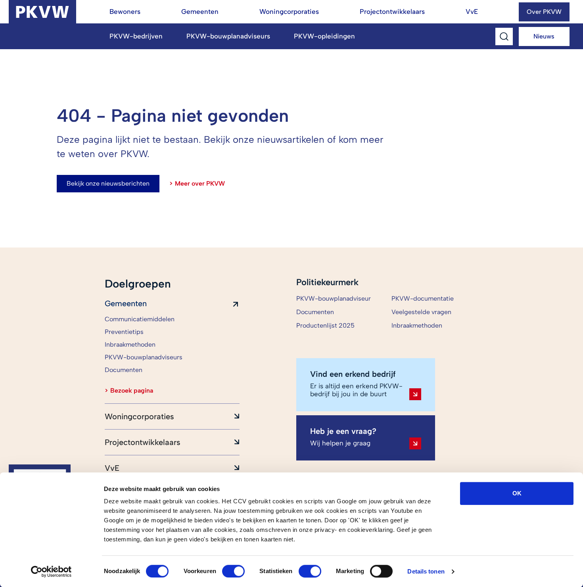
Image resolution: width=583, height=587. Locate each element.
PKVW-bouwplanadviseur (333, 298)
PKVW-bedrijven (136, 36)
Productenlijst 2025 (325, 325)
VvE (472, 11)
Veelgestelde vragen (421, 312)
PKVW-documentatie (422, 298)
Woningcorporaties (289, 11)
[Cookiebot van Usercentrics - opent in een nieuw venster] (51, 571)
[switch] (233, 571)
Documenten (315, 312)
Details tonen (425, 571)
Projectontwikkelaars (392, 11)
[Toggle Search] (504, 37)
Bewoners (124, 11)
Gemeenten (200, 11)
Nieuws (543, 36)
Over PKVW (544, 11)
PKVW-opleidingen (324, 36)
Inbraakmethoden (416, 325)
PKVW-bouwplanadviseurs (228, 36)
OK (517, 493)
